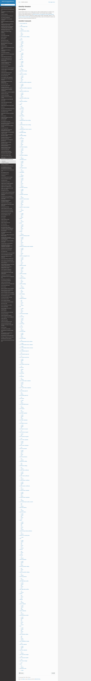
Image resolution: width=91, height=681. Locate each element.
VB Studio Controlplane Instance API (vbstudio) (7, 325)
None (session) (3, 216)
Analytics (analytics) (4, 14)
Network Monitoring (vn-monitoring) (7, 211)
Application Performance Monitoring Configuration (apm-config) (7, 24)
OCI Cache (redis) (4, 224)
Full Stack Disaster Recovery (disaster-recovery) (7, 126)
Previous (21, 673)
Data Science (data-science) (5, 85)
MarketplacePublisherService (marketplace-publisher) (5, 201)
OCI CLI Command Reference (8, 1)
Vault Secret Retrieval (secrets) (6, 323)
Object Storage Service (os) (5, 222)
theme (29, 679)
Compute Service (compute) (5, 64)
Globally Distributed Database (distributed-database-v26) (6, 148)
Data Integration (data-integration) (6, 77)
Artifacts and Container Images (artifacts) (6, 32)
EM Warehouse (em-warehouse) (6, 110)
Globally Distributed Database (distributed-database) (6, 145)
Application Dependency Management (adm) (7, 22)
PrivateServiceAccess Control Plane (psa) (7, 283)
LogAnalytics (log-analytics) (5, 181)
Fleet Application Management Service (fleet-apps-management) (7, 123)
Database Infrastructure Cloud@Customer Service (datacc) (6, 87)
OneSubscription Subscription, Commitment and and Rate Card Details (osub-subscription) (7, 238)
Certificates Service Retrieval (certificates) (5, 50)
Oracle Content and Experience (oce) (7, 260)
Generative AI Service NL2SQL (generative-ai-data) (6, 143)
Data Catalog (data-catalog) (5, 74)
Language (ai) (3, 175)
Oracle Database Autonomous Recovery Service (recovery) (7, 262)
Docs (19, 2)
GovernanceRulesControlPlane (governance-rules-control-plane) (6, 152)
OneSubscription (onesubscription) (7, 243)
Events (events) (3, 115)
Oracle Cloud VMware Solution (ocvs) (7, 258)
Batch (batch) (3, 38)
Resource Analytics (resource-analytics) (7, 288)
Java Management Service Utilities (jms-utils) (7, 170)
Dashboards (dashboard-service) (6, 72)
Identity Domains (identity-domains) (7, 159)
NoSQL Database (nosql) (5, 219)
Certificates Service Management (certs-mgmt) (7, 48)
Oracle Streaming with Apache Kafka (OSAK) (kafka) (7, 273)
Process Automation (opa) (5, 285)
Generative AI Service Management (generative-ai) (7, 140)
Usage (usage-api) (4, 318)
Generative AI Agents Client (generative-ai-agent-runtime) (7, 133)
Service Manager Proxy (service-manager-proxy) (6, 309)
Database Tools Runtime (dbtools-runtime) (6, 97)
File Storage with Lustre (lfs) (5, 121)
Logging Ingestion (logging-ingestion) (7, 183)
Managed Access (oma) (5, 190)
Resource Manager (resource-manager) (7, 292)
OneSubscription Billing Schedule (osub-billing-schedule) (7, 235)
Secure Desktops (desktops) (5, 300)
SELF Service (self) (4, 303)
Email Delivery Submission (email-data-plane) (7, 114)
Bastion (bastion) (4, 37)
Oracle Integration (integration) (6, 269)
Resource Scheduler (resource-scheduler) (7, 294)
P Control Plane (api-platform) (6, 280)
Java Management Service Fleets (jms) (7, 165)
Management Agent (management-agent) (7, 192)
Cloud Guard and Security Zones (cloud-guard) (7, 54)
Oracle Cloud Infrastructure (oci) (6, 7)
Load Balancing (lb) (4, 180)
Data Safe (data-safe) (4, 83)
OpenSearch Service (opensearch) (6, 248)
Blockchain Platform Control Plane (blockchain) (6, 44)
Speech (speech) (3, 310)
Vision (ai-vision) (3, 327)
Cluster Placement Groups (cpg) (6, 56)
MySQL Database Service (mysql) (6, 208)
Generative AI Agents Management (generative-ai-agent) (7, 135)
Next (53, 673)
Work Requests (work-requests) (6, 338)
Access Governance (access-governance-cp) (7, 10)
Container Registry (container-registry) (7, 69)
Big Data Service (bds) (4, 40)
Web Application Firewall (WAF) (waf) (7, 335)
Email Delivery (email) (4, 111)
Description (4, 161)
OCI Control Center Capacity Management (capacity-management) (7, 228)
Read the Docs (37, 679)
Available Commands (5, 162)
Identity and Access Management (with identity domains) (43, 14)
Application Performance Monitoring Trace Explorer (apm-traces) (7, 29)
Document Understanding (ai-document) (7, 108)
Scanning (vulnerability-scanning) (6, 297)
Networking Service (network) (6, 213)
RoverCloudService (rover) (5, 295)
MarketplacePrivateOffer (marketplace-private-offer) (7, 198)
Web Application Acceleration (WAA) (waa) (7, 331)
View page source (51, 2)
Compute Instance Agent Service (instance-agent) (6, 60)
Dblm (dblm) (3, 100)
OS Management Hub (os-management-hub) (7, 277)
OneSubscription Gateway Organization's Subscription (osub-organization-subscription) (6, 245)
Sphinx (23, 679)
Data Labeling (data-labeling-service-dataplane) (7, 79)
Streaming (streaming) (4, 313)
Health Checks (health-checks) (6, 155)
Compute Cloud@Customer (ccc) (6, 58)
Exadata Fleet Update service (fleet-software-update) (7, 118)
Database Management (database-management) (6, 90)
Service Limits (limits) (4, 306)
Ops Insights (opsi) (4, 251)
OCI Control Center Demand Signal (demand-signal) (7, 230)
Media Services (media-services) (6, 202)
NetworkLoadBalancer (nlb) (5, 214)
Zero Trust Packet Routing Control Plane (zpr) (7, 341)
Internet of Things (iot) (4, 164)
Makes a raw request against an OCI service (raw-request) (7, 188)
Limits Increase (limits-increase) (6, 178)
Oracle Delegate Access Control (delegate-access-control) (6, 267)
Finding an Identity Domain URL (24, 16)
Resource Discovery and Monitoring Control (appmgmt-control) (7, 290)
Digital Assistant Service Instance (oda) (7, 105)
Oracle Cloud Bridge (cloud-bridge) (6, 254)
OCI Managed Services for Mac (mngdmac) (6, 233)
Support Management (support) (6, 315)
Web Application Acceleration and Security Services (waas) (6, 333)
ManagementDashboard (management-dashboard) (7, 194)
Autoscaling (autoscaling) (5, 35)
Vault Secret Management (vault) (6, 321)
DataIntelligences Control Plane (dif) (7, 99)
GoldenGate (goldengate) (5, 149)
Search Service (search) (5, 298)
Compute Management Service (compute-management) (6, 63)
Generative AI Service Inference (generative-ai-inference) (6, 138)
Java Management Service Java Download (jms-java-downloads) (6, 168)
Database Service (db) (4, 93)
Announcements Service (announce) (7, 15)
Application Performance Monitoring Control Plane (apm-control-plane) (7, 27)
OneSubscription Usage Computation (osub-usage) (7, 241)
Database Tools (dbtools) (5, 95)
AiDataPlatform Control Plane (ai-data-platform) (7, 12)
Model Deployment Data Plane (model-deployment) (7, 205)
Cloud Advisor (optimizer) (5, 52)
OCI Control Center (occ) (5, 225)
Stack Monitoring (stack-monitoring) (7, 312)
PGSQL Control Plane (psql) (5, 282)
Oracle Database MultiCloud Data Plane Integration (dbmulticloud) (7, 265)
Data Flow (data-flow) (4, 75)
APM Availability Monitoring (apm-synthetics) (6, 19)
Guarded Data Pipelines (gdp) (6, 153)
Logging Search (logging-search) (6, 186)
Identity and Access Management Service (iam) (6, 157)
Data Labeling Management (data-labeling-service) (6, 82)
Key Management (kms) (5, 172)
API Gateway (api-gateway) (5, 17)
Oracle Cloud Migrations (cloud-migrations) (6, 257)
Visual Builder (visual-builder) (5, 328)
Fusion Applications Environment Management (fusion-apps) (6, 130)
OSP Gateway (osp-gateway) (5, 279)
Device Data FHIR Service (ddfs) (6, 102)
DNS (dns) (3, 107)
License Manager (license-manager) (6, 177)
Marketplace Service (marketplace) (6, 196)
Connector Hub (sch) (4, 66)
